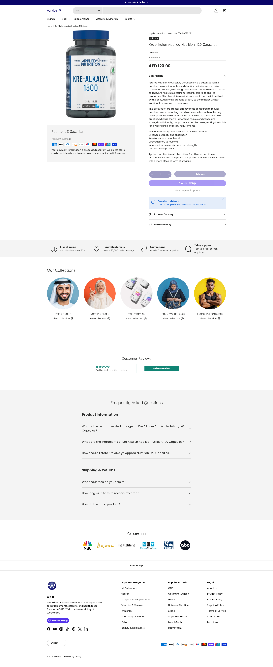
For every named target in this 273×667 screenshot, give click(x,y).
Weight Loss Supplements (135, 599)
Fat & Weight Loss (173, 313)
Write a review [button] (161, 368)
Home (49, 26)
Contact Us (213, 616)
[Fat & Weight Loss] (173, 293)
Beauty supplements (133, 628)
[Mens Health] (63, 293)
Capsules (153, 52)
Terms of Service (216, 610)
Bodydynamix (175, 628)
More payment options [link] (187, 190)
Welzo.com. (53, 612)
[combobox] (137, 10)
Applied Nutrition (157, 33)
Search (125, 593)
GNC (170, 588)
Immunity (126, 610)
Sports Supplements (132, 616)
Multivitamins (136, 313)
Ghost (171, 599)
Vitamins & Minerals (107, 19)
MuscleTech (175, 622)
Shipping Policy (215, 605)
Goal (64, 19)
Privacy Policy (215, 593)
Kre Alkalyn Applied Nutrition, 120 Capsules (72, 26)
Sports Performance (210, 313)
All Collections (129, 588)
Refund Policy (214, 599)
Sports (128, 19)
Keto (124, 622)
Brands (51, 19)
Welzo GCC (58, 656)
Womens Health (99, 313)
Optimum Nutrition (178, 593)
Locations (212, 622)
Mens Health (63, 313)
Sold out (200, 174)
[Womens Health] (100, 293)
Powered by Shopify (72, 656)
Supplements (81, 19)
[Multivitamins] (136, 293)
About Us (212, 588)
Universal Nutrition (178, 605)
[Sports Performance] (210, 293)
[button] (224, 10)
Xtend (171, 610)
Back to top (136, 565)
